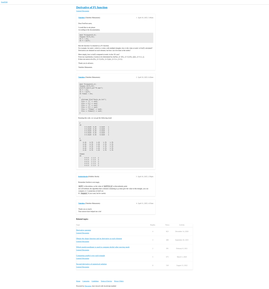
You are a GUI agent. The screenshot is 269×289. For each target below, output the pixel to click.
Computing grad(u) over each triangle (90, 256)
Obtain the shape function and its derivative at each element (99, 238)
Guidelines (95, 281)
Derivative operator (83, 230)
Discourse (88, 286)
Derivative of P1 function (91, 7)
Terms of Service (106, 281)
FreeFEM (4, 2)
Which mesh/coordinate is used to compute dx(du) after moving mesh (102, 247)
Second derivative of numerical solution (91, 264)
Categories (85, 281)
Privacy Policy (119, 281)
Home (78, 281)
